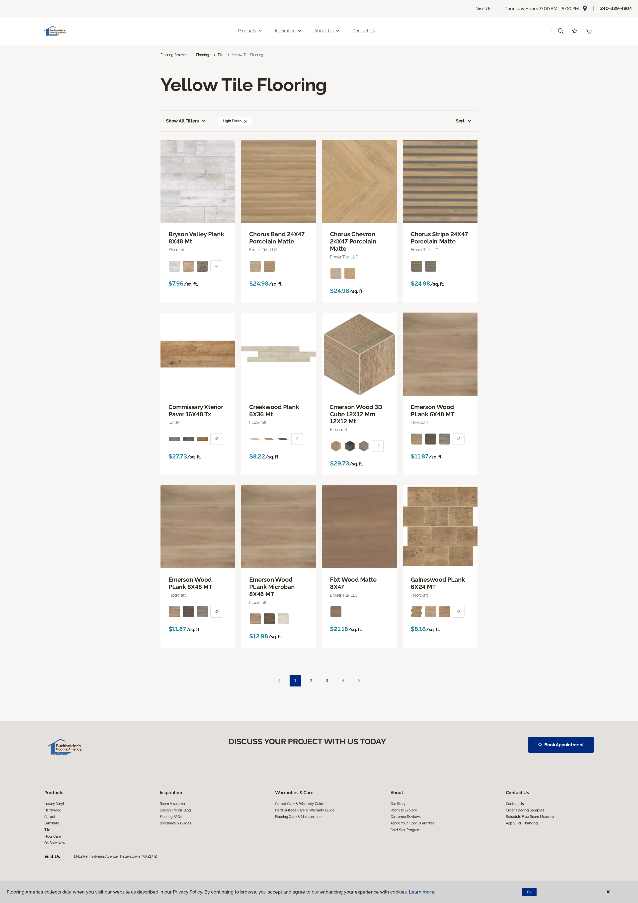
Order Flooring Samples (525, 810)
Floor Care (52, 836)
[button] (561, 31)
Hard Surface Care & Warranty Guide (304, 810)
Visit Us (484, 8)
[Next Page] (359, 681)
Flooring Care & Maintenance (298, 817)
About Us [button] (324, 30)
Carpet (49, 817)
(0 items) (589, 31)
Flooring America (174, 55)
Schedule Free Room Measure (530, 817)
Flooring (202, 55)
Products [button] (247, 30)
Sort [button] (460, 120)
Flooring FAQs (171, 817)
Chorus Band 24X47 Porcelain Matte (277, 238)
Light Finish (232, 121)
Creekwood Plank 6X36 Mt (274, 411)
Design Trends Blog (175, 810)
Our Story (398, 804)
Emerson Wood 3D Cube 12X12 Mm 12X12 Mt (356, 414)
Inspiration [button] (285, 30)
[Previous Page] (279, 681)
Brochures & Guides (175, 823)
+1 (297, 439)
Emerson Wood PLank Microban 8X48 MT (272, 587)
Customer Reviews (406, 817)
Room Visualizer (172, 804)
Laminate (51, 823)
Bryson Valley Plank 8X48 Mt (196, 238)
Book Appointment (564, 744)
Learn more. (422, 892)
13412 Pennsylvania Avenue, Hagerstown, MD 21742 (115, 856)
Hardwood (52, 810)
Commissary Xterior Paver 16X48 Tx (195, 411)
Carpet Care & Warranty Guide (299, 804)
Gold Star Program (406, 830)
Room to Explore (404, 810)
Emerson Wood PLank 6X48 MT (433, 411)
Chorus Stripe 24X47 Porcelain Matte (439, 238)
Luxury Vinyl (54, 804)
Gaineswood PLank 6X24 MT (438, 583)
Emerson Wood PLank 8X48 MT (190, 583)
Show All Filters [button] (182, 120)
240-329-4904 (616, 8)
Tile (220, 55)
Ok (529, 892)
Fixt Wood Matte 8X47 (353, 583)
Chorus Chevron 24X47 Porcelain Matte (353, 241)
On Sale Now (54, 843)
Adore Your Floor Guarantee (412, 823)
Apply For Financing (522, 823)
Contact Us (363, 30)
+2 (216, 266)
